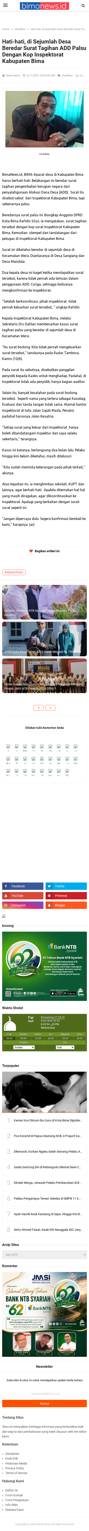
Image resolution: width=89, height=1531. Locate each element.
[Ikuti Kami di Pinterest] (66, 895)
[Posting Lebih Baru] (38, 708)
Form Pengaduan (17, 1500)
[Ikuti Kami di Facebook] (22, 886)
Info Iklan (11, 1505)
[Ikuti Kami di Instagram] (22, 905)
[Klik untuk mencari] (83, 5)
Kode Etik (11, 1458)
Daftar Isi (11, 1490)
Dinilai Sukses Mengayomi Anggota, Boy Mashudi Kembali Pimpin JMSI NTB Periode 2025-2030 (42, 686)
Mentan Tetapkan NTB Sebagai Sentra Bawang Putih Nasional (39, 613)
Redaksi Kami (14, 1510)
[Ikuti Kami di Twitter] (66, 886)
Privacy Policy (14, 1468)
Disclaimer (12, 1453)
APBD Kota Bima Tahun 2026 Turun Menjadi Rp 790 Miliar (42, 651)
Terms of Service (16, 1473)
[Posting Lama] (50, 708)
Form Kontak (14, 1495)
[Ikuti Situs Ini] (66, 905)
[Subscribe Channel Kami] (22, 895)
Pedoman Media (16, 1463)
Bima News (44, 1524)
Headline (67, 75)
